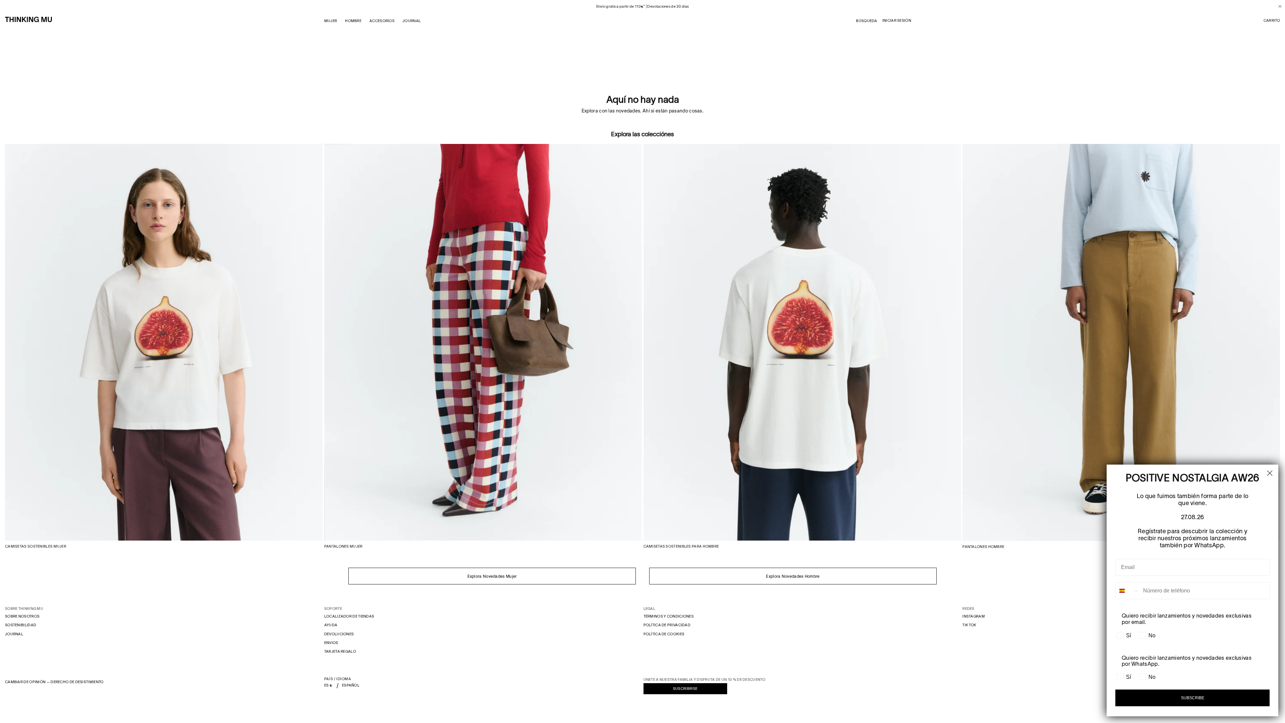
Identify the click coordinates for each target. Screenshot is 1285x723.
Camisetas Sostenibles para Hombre (681, 546)
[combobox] (1128, 591)
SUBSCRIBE (1192, 698)
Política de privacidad (667, 625)
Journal (14, 634)
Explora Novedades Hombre (793, 576)
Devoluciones (339, 634)
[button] (1272, 20)
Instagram (973, 616)
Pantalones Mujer (343, 546)
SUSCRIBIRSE (685, 689)
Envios (331, 643)
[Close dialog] (1270, 473)
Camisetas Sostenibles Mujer (35, 546)
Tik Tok (969, 625)
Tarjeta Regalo (340, 651)
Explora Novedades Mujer (492, 576)
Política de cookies (664, 634)
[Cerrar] (1277, 6)
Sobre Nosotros (22, 616)
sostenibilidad (20, 625)
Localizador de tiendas (349, 616)
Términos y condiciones (669, 616)
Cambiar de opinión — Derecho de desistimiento (54, 682)
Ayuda (331, 625)
